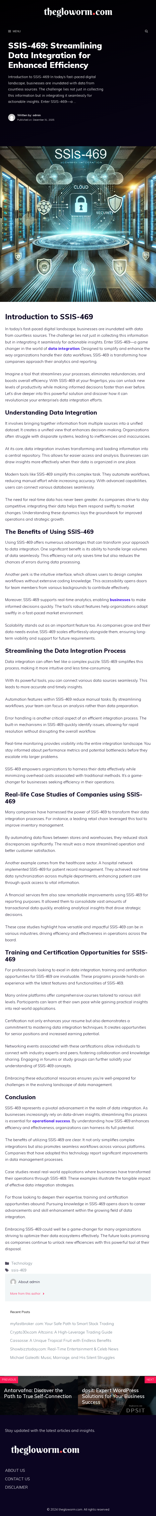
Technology (21, 1263)
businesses (120, 599)
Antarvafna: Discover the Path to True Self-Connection (38, 1393)
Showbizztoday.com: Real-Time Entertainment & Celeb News (64, 1349)
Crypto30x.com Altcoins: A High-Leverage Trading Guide (61, 1332)
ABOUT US (15, 1470)
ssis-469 (18, 1270)
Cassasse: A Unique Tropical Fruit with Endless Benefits (60, 1340)
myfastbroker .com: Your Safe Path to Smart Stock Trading (62, 1323)
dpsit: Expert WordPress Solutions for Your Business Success (113, 1396)
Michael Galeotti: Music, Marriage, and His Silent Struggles (62, 1357)
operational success (51, 1120)
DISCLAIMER (16, 1487)
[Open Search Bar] (146, 31)
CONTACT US (17, 1478)
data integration (64, 348)
